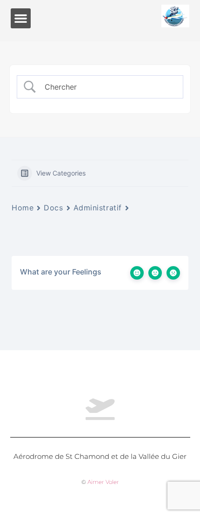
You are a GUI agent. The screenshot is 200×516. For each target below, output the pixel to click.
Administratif (97, 207)
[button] (21, 18)
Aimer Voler (103, 481)
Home (22, 207)
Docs (53, 207)
